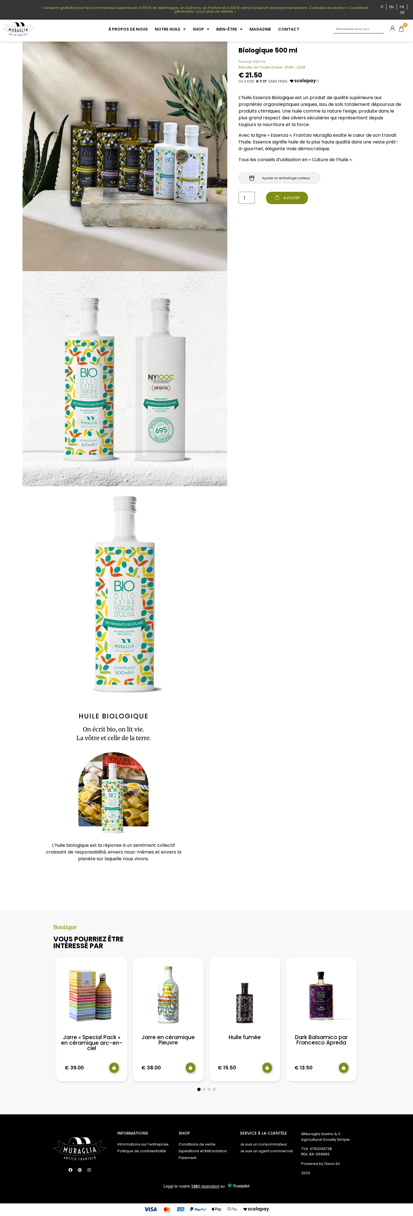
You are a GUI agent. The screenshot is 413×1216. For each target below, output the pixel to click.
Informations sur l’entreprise (143, 1144)
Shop (198, 29)
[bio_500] (124, 594)
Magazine (260, 29)
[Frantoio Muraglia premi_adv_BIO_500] (124, 379)
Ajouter (291, 197)
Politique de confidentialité (141, 1151)
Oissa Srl (332, 1163)
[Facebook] (70, 1170)
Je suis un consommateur (263, 1144)
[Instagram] (89, 1170)
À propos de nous (128, 29)
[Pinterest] (80, 1170)
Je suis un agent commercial (266, 1151)
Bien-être (226, 29)
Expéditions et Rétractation (203, 1151)
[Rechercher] (380, 29)
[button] (199, 1089)
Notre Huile (167, 29)
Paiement (187, 1157)
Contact (288, 29)
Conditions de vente (197, 1144)
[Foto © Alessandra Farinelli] (124, 156)
